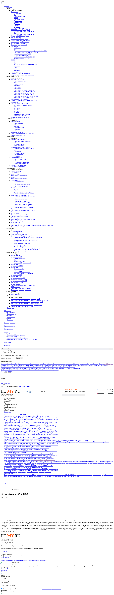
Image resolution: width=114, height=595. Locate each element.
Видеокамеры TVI (16, 267)
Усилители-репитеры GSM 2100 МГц (24, 94)
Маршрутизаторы (16, 171)
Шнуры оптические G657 (21, 205)
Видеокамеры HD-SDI (17, 266)
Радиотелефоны (15, 121)
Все (15, 15)
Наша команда (11, 314)
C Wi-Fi (16, 18)
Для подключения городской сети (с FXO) (26, 52)
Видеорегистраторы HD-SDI (19, 279)
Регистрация (8, 371)
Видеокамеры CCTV (17, 264)
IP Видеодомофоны (16, 231)
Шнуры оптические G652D (22, 202)
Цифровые (17, 66)
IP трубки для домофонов (21, 242)
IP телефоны (14, 12)
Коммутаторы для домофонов (22, 245)
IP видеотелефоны (16, 37)
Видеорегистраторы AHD (18, 278)
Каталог (6, 6)
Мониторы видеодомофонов (19, 234)
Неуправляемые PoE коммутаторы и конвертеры (24, 208)
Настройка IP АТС (12, 336)
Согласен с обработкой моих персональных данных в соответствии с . (32, 589)
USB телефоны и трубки (18, 43)
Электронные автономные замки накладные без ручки (26, 305)
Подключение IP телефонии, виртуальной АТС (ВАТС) (23, 339)
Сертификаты (11, 317)
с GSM (16, 69)
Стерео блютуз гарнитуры (21, 162)
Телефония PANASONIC (18, 135)
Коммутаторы (15, 172)
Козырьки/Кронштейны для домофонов (25, 240)
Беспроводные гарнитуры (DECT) (20, 147)
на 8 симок (17, 111)
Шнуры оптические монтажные (23, 204)
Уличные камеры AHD (20, 261)
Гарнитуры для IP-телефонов (19, 139)
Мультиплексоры (15, 180)
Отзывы (9, 315)
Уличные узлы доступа (17, 211)
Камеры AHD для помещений (22, 263)
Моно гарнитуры (19, 145)
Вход (2, 371)
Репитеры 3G (18, 87)
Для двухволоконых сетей (21, 186)
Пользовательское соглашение (37, 560)
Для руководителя (19, 19)
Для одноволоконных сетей (22, 184)
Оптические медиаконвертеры (19, 178)
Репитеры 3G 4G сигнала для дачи (24, 90)
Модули (13, 187)
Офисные (16, 25)
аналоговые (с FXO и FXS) (21, 58)
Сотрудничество (8, 329)
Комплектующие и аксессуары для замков (23, 306)
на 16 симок (17, 112)
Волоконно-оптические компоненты (21, 195)
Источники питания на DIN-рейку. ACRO (23, 219)
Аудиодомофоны (15, 233)
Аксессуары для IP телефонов (19, 39)
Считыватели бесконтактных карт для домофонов (28, 248)
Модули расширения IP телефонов (20, 40)
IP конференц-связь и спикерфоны (20, 73)
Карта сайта (4, 551)
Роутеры (13, 177)
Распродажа (10, 308)
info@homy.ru (45, 392)
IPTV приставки (15, 287)
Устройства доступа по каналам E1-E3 (21, 217)
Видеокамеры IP (15, 255)
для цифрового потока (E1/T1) (22, 54)
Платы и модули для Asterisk (19, 45)
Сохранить (19, 358)
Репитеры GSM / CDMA (18, 79)
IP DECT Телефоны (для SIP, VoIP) (20, 30)
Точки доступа (15, 174)
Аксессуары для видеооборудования (21, 288)
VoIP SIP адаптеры (16, 72)
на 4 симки (17, 109)
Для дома (16, 126)
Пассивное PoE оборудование (19, 220)
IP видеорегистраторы (17, 282)
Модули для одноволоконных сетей (24, 192)
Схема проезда (5, 557)
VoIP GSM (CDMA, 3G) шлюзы (20, 103)
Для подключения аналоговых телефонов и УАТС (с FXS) (30, 51)
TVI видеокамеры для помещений (23, 273)
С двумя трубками (19, 127)
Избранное (101, 393)
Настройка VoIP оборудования (16, 335)
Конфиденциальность (23, 560)
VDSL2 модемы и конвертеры (19, 216)
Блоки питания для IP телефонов (20, 42)
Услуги (6, 332)
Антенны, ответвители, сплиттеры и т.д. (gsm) (24, 100)
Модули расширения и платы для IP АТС (25, 64)
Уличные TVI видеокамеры (22, 272)
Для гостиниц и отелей (20, 28)
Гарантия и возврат (9, 326)
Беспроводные (18, 22)
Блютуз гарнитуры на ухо (21, 163)
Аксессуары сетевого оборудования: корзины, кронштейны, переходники (32, 225)
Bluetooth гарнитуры (16, 157)
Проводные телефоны (17, 132)
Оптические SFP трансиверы (19, 175)
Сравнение (110, 393)
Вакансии (10, 320)
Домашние (17, 24)
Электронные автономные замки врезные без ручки (25, 303)
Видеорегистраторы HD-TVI (19, 281)
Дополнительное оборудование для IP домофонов (25, 236)
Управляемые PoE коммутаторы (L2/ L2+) (22, 210)
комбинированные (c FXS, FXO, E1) (24, 57)
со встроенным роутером (21, 55)
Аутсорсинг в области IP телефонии (17, 338)
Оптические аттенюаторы (21, 201)
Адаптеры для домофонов (21, 251)
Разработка (4, 570)
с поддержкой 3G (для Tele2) (22, 114)
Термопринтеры (15, 294)
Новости (9, 318)
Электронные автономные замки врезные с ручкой (25, 299)
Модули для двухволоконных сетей (24, 193)
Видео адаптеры (15, 284)
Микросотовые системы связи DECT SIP (22, 75)
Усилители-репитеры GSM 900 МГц (24, 91)
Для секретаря (18, 21)
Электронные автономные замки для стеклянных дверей (27, 302)
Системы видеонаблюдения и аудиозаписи (23, 285)
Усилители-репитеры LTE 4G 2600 (24, 97)
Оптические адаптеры (20, 199)
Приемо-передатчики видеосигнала (21, 290)
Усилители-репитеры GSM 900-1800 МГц (26, 96)
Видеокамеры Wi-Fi (16, 276)
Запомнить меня (7, 382)
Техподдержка (8, 342)
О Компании (7, 311)
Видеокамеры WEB (16, 275)
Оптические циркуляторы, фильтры (24, 207)
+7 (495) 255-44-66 (46, 390)
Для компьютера (18, 154)
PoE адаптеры (15, 213)
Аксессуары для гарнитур (18, 166)
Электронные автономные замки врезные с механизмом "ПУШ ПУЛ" (30, 300)
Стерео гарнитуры (19, 144)
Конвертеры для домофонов (22, 243)
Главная (6, 480)
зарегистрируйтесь (24, 386)
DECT (16, 130)
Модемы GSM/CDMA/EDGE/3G (20, 117)
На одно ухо (17, 151)
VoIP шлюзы (14, 46)
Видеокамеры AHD (16, 257)
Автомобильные (18, 84)
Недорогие (17, 27)
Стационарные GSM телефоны (19, 99)
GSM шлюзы (14, 102)
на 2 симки (17, 108)
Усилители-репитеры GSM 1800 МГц (24, 93)
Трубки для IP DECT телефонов (20, 36)
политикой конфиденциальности (51, 589)
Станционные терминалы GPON (20, 214)
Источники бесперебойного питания (21, 226)
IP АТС (13, 60)
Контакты (7, 345)
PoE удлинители (15, 222)
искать (111, 349)
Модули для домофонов (21, 246)
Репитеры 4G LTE (19, 88)
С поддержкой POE (19, 16)
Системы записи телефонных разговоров (22, 133)
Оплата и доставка (9, 323)
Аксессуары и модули (20, 115)
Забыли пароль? (5, 383)
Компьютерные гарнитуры (18, 165)
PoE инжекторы (15, 223)
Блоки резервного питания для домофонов (26, 249)
